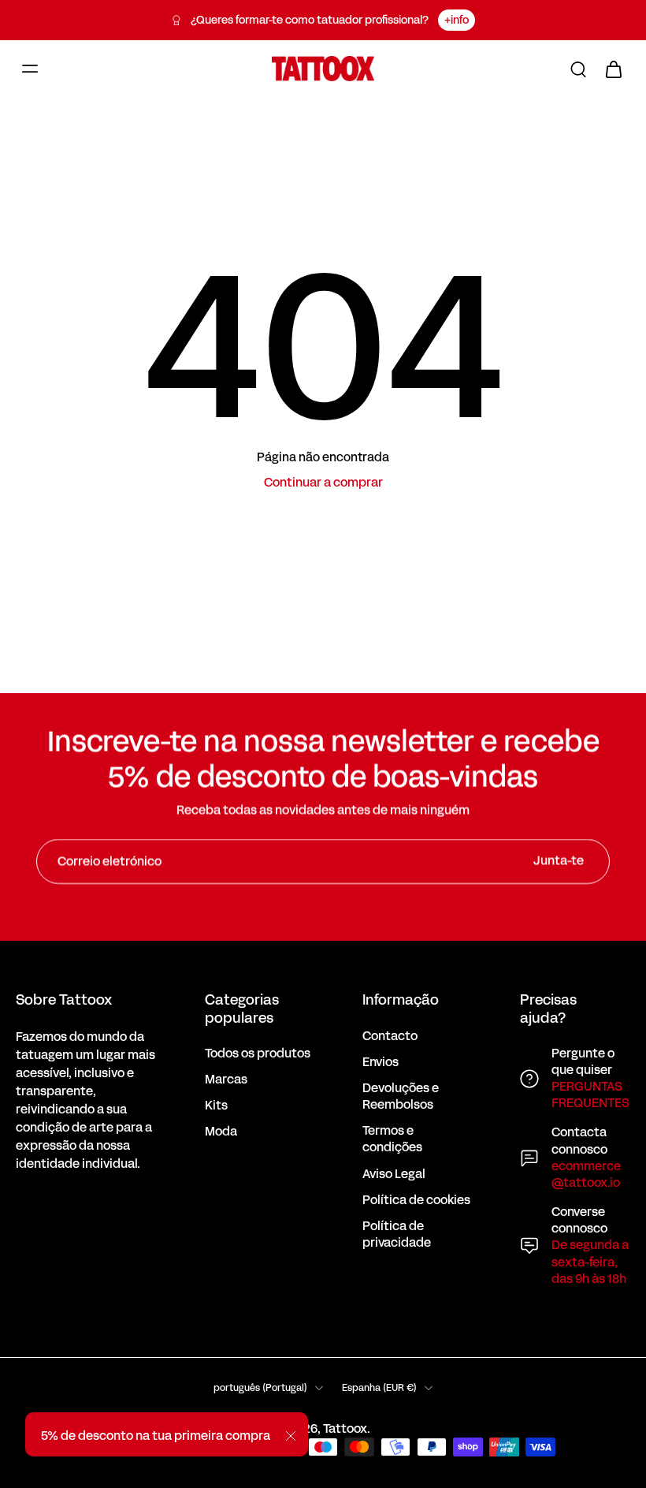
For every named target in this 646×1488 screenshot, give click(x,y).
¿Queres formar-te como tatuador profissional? (310, 20)
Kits (216, 1106)
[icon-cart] (613, 68)
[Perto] (291, 1436)
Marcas (226, 1080)
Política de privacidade (396, 1234)
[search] (578, 68)
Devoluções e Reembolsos (400, 1096)
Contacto (390, 1036)
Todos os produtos (257, 1054)
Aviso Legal (393, 1174)
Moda (221, 1132)
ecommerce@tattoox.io (586, 1175)
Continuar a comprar (323, 482)
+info (456, 20)
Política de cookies (416, 1200)
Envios (380, 1062)
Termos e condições (392, 1139)
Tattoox (345, 1429)
